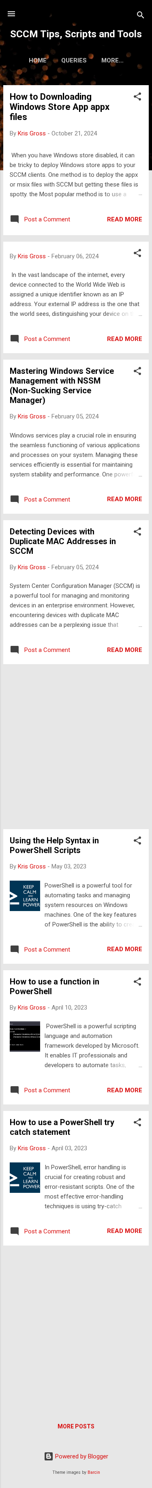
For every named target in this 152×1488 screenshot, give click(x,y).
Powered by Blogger (81, 1456)
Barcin (94, 1472)
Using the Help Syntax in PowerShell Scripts (54, 845)
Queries (74, 60)
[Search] (141, 16)
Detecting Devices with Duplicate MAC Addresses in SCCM (63, 541)
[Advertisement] (76, 747)
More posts (76, 1426)
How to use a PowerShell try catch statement (62, 1127)
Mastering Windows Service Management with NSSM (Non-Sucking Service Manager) (62, 385)
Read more (124, 219)
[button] (137, 98)
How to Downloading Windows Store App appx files (59, 107)
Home (38, 60)
